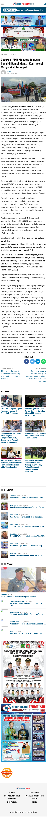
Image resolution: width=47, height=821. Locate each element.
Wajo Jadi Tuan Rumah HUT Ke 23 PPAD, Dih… (27, 633)
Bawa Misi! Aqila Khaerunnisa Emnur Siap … (27, 546)
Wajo (11, 631)
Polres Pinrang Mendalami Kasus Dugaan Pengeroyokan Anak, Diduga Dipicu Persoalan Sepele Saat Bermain (11, 437)
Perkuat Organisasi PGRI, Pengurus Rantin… (27, 614)
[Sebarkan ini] (26, 361)
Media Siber (12, 802)
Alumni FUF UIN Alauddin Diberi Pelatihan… (27, 555)
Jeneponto (14, 505)
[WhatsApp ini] (43, 361)
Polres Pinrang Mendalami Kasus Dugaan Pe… (28, 624)
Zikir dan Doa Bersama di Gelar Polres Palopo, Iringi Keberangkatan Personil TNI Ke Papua (11, 373)
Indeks (34, 802)
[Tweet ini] (32, 361)
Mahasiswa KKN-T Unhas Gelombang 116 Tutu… (26, 604)
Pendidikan (14, 601)
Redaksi (12, 792)
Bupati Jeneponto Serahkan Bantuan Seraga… (28, 507)
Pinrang (13, 495)
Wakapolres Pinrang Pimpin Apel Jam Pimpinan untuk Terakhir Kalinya (35, 435)
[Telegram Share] (37, 361)
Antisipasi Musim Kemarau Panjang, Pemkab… (19, 596)
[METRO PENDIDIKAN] (23, 3)
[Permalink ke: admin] (3, 72)
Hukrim (12, 622)
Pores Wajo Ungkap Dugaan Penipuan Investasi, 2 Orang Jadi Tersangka (11, 411)
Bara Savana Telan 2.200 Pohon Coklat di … (26, 517)
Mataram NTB (14, 612)
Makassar (13, 534)
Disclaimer (34, 792)
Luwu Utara (14, 515)
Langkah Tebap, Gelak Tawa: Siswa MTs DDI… (27, 526)
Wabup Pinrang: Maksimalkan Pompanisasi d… (28, 498)
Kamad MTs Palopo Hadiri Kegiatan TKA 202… (27, 536)
